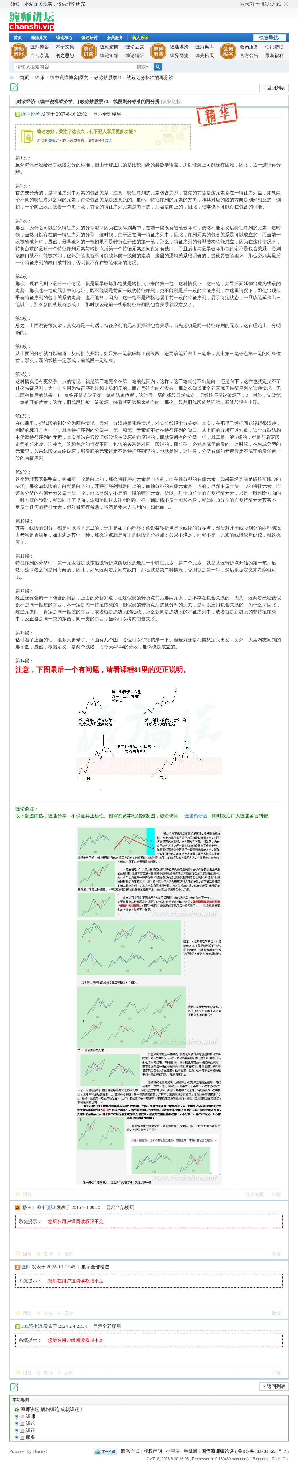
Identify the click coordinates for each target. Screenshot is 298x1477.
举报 (276, 1194)
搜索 (141, 66)
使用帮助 (274, 46)
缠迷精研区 (195, 815)
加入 (108, 141)
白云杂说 (39, 55)
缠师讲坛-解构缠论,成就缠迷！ (51, 1409)
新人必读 (140, 37)
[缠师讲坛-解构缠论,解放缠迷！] (31, 28)
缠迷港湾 (179, 46)
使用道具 (254, 1194)
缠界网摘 (179, 55)
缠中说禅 (30, 113)
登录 (51, 141)
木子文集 (65, 46)
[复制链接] (171, 101)
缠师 (39, 77)
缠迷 (30, 1430)
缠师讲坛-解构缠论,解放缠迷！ (11, 77)
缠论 (30, 1423)
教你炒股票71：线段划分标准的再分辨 (133, 77)
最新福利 (274, 55)
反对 (68, 1253)
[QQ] (105, 1451)
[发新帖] (14, 87)
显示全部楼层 (107, 113)
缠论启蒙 (134, 46)
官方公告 (249, 55)
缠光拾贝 (204, 55)
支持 (48, 1253)
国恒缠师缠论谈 (217, 1451)
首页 (18, 37)
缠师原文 (39, 37)
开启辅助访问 (237, 4)
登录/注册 (250, 3)
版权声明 (152, 1451)
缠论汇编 (109, 55)
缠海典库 (204, 46)
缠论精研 (134, 55)
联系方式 (271, 3)
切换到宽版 (285, 4)
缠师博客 (39, 46)
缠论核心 (64, 37)
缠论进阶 (109, 46)
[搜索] (156, 66)
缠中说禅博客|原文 (69, 77)
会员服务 (115, 37)
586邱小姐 (31, 1326)
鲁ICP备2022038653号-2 (262, 1451)
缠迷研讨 (89, 37)
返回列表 (276, 87)
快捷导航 (268, 37)
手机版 (191, 1451)
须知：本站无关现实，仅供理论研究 (47, 3)
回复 (27, 1194)
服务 (30, 1437)
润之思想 (65, 55)
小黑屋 (173, 1451)
